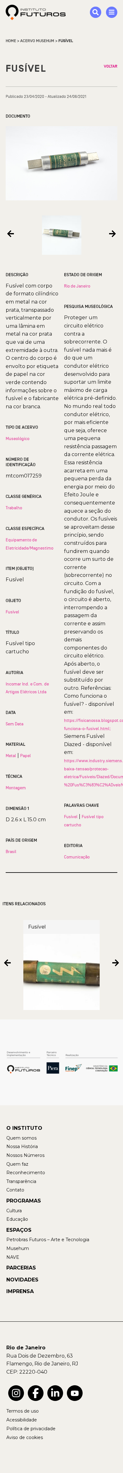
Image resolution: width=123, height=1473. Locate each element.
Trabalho (14, 507)
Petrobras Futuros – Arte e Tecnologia (47, 1239)
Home (11, 40)
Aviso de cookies (24, 1437)
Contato (15, 1190)
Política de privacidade (31, 1428)
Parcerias (21, 1268)
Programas (23, 1201)
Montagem (16, 787)
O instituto (24, 1128)
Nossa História (22, 1146)
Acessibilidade (21, 1420)
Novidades (22, 1280)
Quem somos (21, 1138)
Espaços (19, 1230)
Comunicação (77, 856)
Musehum (17, 1248)
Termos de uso (22, 1411)
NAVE (12, 1257)
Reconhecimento (25, 1172)
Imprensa (20, 1291)
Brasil (11, 851)
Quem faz (17, 1164)
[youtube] (75, 1393)
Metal (11, 755)
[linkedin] (55, 1393)
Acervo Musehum (37, 40)
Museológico (17, 438)
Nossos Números (25, 1155)
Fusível (12, 611)
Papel (25, 755)
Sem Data (14, 723)
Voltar (110, 66)
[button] (10, 234)
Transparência (21, 1181)
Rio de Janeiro (77, 285)
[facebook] (36, 1393)
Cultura (14, 1210)
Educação (17, 1219)
